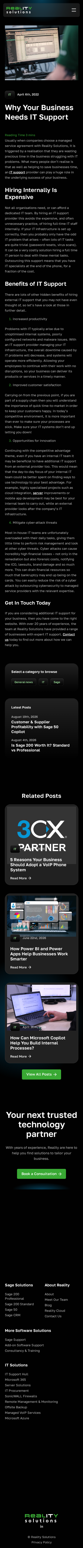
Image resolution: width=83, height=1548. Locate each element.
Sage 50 (11, 1309)
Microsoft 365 (15, 1379)
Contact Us (53, 1316)
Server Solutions (18, 1385)
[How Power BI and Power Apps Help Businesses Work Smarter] (41, 933)
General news (23, 682)
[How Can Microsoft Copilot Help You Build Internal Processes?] (41, 1023)
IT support (17, 172)
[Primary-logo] (19, 10)
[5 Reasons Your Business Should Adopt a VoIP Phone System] (41, 844)
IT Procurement (17, 1390)
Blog (48, 1305)
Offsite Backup (16, 1407)
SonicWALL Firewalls (21, 1396)
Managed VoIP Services (23, 1412)
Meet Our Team (56, 1299)
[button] (74, 10)
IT (43, 682)
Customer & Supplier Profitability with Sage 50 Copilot (35, 727)
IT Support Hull (16, 1374)
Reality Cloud (55, 1310)
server (38, 493)
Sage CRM (12, 1315)
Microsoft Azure (17, 1418)
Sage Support (15, 1339)
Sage (57, 682)
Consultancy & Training (22, 1350)
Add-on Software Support (24, 1345)
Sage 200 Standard (19, 1304)
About (49, 1294)
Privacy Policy (41, 1542)
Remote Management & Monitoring (31, 1401)
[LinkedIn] (41, 1526)
